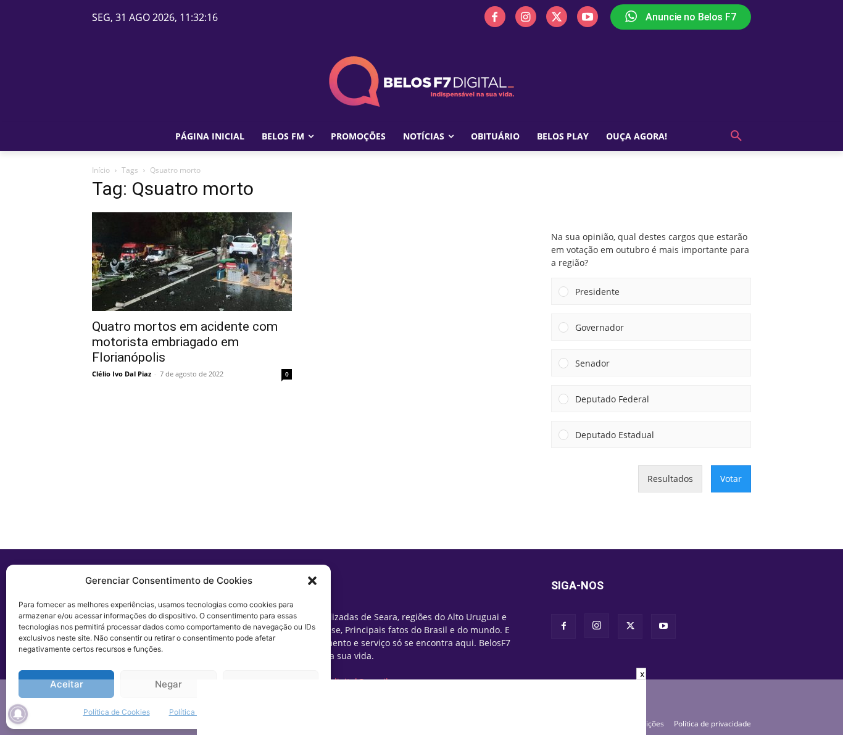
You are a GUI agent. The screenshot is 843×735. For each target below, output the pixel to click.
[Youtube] (587, 16)
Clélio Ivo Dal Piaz (121, 373)
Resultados (670, 478)
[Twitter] (556, 16)
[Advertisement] (421, 707)
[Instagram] (525, 16)
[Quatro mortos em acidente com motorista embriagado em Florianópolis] (192, 261)
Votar (731, 478)
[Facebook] (494, 16)
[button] (312, 581)
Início (101, 170)
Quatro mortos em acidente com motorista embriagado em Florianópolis (185, 342)
